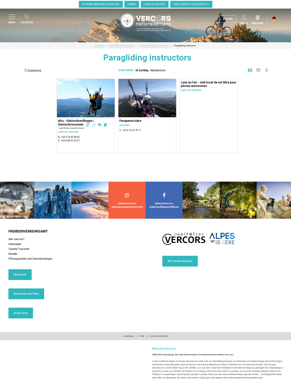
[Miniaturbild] (250, 70)
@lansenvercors (127, 203)
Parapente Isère (130, 120)
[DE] (275, 19)
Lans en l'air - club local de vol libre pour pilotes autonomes (208, 84)
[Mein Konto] (244, 17)
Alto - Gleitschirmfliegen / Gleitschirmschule (76, 122)
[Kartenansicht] (266, 70)
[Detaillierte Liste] (258, 70)
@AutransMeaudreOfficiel (164, 207)
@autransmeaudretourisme (127, 207)
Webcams (257, 16)
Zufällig (143, 70)
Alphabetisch (158, 70)
